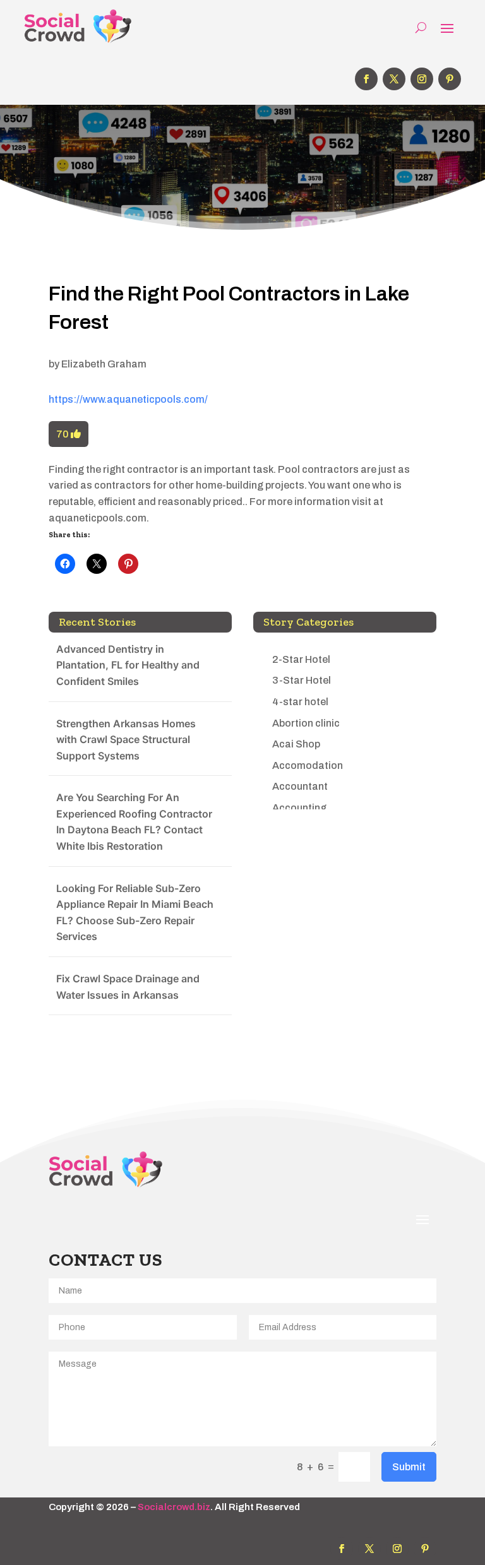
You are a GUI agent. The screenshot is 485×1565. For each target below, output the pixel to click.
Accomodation (307, 765)
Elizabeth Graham (104, 364)
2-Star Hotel (301, 659)
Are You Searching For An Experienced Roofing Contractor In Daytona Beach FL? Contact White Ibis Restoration (134, 821)
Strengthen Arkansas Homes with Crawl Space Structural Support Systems (126, 739)
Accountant (300, 786)
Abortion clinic (306, 723)
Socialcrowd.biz (174, 1507)
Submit (409, 1466)
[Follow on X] (394, 79)
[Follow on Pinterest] (449, 79)
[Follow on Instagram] (421, 79)
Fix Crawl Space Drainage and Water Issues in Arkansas (128, 986)
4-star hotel (300, 701)
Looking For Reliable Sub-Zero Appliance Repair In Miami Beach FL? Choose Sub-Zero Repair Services (134, 912)
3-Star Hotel (301, 680)
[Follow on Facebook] (366, 79)
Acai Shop (296, 744)
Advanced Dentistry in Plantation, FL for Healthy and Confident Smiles (128, 665)
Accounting (299, 807)
